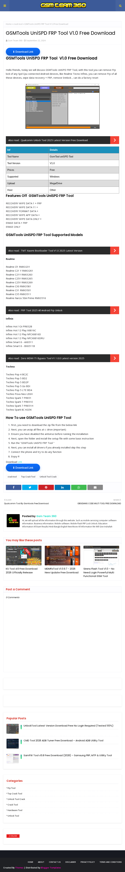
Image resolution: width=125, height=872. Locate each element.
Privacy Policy (88, 862)
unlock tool (13, 815)
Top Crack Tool (28, 476)
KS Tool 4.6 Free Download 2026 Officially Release (21, 570)
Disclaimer (70, 862)
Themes (19, 867)
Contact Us (55, 862)
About (41, 862)
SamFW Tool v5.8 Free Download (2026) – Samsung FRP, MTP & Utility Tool (68, 755)
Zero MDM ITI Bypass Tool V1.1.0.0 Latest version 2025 (52, 358)
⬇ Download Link (23, 52)
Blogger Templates (51, 867)
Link (20, 461)
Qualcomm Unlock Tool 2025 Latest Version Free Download (54, 140)
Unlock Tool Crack (48, 476)
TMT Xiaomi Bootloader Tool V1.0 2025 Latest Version (51, 250)
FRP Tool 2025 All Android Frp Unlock (41, 310)
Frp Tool (11, 788)
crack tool (17, 24)
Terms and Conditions (110, 862)
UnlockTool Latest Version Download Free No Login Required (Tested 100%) (68, 725)
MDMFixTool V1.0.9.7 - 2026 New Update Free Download (61, 570)
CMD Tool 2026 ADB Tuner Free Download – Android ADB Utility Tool (63, 740)
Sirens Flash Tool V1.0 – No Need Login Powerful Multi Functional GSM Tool (98, 572)
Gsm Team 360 (15, 40)
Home (9, 24)
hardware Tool (15, 810)
